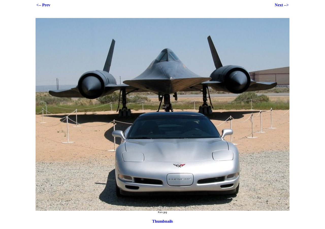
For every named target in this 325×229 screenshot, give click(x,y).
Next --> (282, 5)
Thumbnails (162, 221)
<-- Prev (43, 5)
